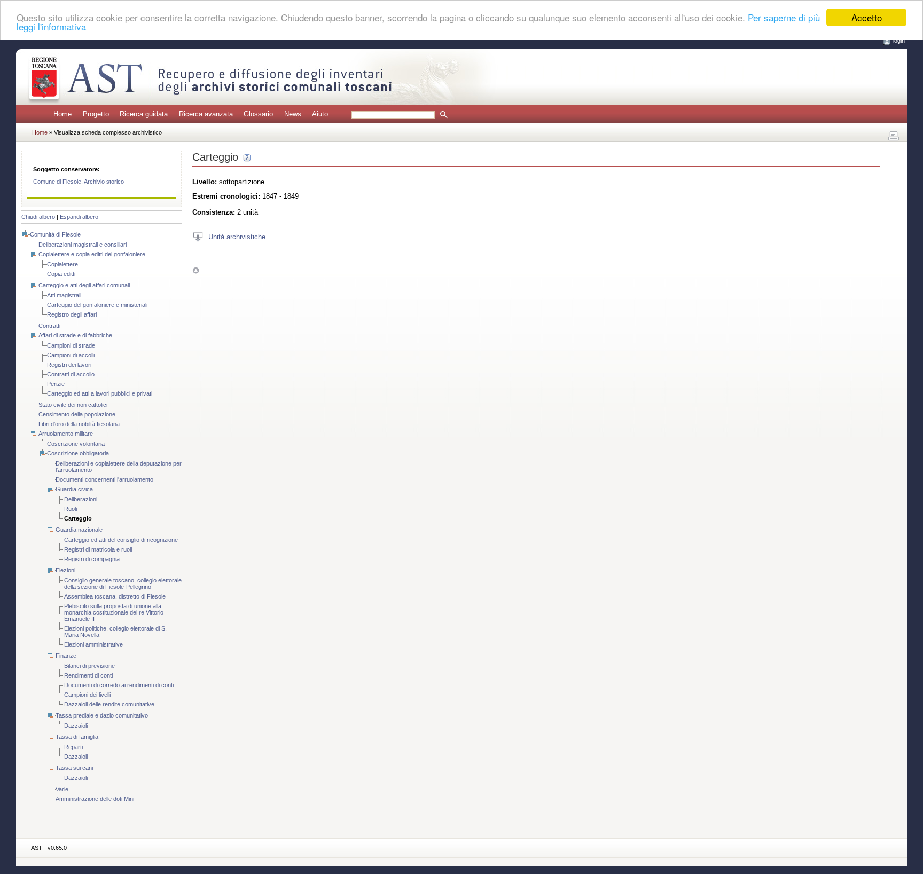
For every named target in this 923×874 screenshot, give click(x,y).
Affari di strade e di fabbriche (75, 335)
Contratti (49, 325)
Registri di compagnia (92, 559)
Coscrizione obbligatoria (78, 453)
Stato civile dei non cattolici (72, 404)
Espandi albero (79, 217)
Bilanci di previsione (89, 666)
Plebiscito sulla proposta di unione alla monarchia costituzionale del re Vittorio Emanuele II (113, 612)
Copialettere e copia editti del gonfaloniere (91, 254)
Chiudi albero (38, 217)
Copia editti (61, 274)
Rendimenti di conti (88, 675)
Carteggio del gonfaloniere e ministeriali (97, 305)
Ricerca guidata (144, 114)
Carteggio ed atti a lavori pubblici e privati (99, 393)
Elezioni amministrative (93, 644)
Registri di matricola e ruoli (98, 549)
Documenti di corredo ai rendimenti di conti (119, 685)
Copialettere (62, 264)
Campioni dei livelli (87, 694)
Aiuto (320, 114)
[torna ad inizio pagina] (195, 270)
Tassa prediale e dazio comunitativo (102, 715)
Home (62, 114)
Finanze (66, 655)
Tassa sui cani (74, 768)
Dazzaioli (76, 725)
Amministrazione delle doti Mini (95, 799)
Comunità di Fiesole (55, 234)
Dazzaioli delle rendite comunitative (109, 704)
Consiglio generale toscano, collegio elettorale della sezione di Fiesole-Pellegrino (123, 583)
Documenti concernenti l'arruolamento (104, 479)
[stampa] (893, 136)
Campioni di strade (71, 345)
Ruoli (70, 509)
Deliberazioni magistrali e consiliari (82, 244)
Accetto (866, 17)
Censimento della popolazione (76, 414)
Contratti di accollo (71, 374)
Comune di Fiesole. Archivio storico (78, 181)
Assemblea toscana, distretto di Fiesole (115, 596)
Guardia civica (74, 489)
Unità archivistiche (236, 236)
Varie (62, 789)
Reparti (73, 747)
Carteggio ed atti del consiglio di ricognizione (121, 540)
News (292, 114)
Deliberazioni (80, 499)
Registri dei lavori (69, 364)
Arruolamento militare (65, 433)
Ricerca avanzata (206, 114)
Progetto (96, 114)
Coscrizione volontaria (76, 443)
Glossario (258, 114)
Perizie (56, 384)
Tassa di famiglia (77, 737)
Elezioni (65, 570)
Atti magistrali (64, 295)
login (899, 40)
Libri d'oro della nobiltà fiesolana (79, 424)
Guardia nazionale (79, 529)
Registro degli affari (72, 314)
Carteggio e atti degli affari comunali (84, 285)
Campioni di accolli (71, 355)
